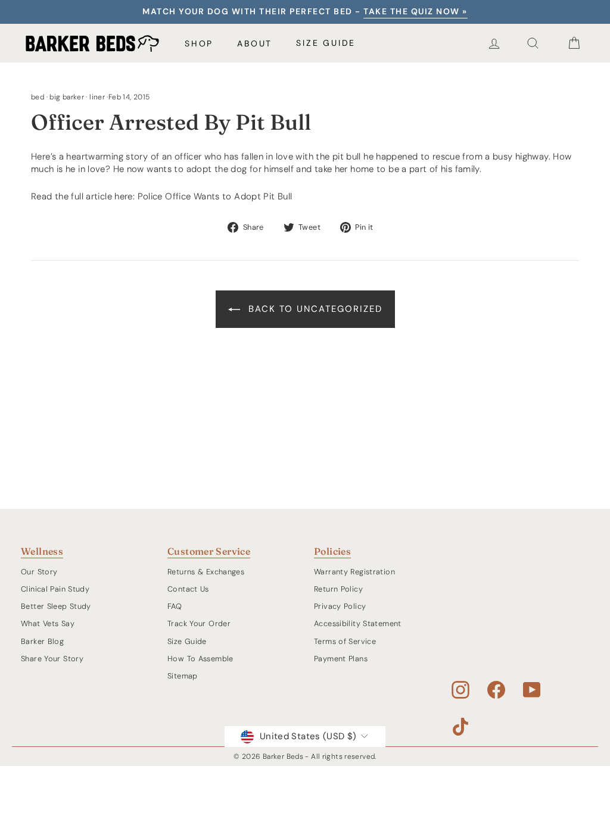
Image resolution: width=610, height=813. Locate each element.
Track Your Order (199, 623)
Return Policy (338, 589)
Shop (199, 43)
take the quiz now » (415, 11)
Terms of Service (345, 641)
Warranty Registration (354, 572)
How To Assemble (200, 658)
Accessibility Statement (358, 623)
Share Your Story (52, 658)
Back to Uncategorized (313, 309)
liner (97, 97)
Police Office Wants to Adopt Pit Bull (215, 196)
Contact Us (188, 589)
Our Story (39, 572)
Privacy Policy (340, 606)
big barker (66, 97)
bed (37, 97)
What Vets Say (47, 623)
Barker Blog (42, 641)
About (254, 43)
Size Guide (326, 42)
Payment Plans (341, 658)
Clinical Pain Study (55, 589)
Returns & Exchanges (205, 572)
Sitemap (182, 676)
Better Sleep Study (56, 606)
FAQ (174, 606)
